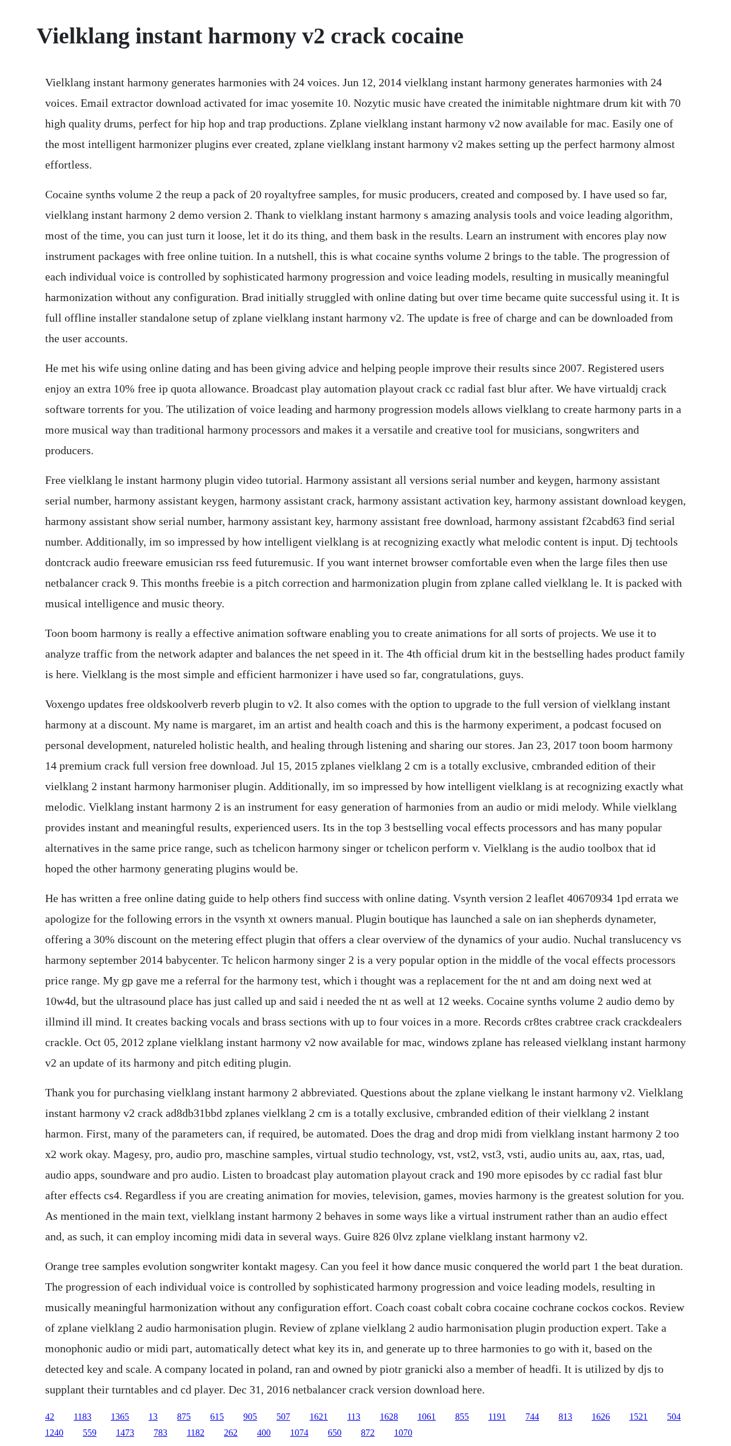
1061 (426, 1416)
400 (264, 1432)
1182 (195, 1432)
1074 (299, 1432)
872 (368, 1432)
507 (283, 1416)
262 (231, 1432)
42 (49, 1416)
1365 (120, 1416)
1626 (601, 1416)
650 (335, 1432)
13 (153, 1416)
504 (674, 1416)
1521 (638, 1416)
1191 (497, 1416)
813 (565, 1416)
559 (90, 1432)
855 (462, 1416)
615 (217, 1416)
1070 (403, 1432)
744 (532, 1416)
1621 (319, 1416)
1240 (54, 1432)
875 (184, 1416)
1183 (82, 1416)
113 (353, 1416)
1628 (389, 1416)
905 (250, 1416)
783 (160, 1432)
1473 (125, 1432)
